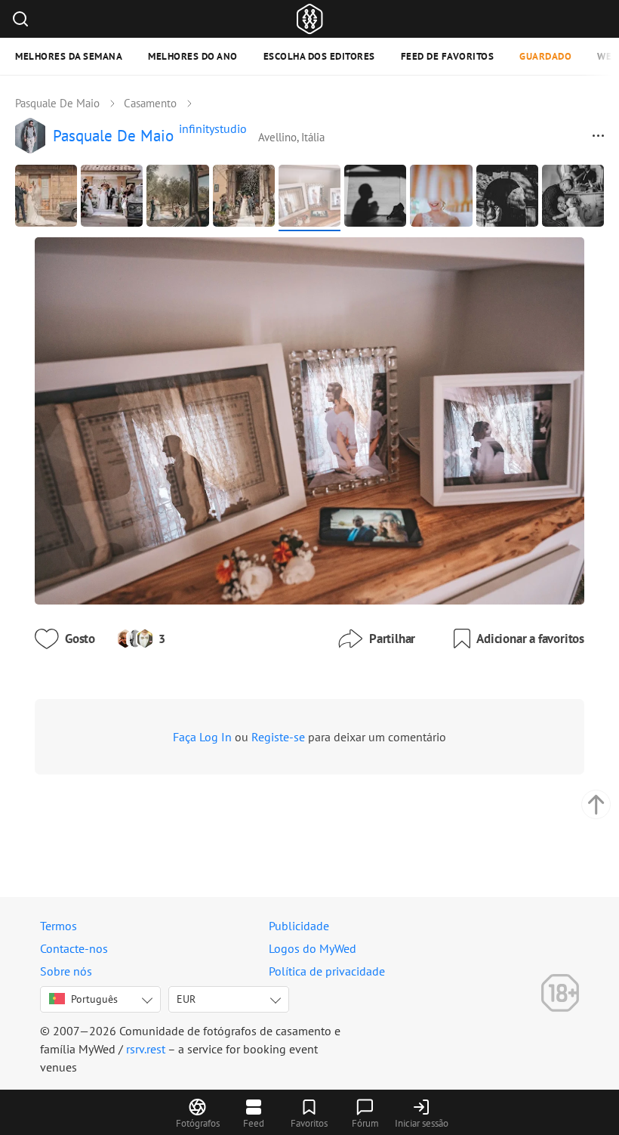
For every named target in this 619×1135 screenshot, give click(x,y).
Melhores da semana (68, 56)
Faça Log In (202, 736)
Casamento (150, 103)
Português (94, 999)
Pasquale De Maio (57, 103)
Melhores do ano (193, 56)
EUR (186, 999)
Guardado (545, 56)
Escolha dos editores (319, 56)
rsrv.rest (145, 1048)
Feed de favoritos (447, 56)
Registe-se (278, 736)
